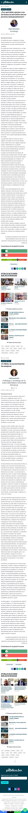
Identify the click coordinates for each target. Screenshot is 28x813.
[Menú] (1, 2)
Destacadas (14, 264)
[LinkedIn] (17, 269)
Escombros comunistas (6, 303)
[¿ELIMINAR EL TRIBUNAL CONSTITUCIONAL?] (7, 281)
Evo (21, 346)
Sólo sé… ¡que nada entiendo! (18, 324)
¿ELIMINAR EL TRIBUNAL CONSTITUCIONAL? (6, 288)
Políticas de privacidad (15, 795)
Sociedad (20, 806)
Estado (18, 346)
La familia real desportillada (18, 329)
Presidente (13, 350)
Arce (2, 346)
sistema (16, 352)
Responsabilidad (5, 352)
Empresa (7, 806)
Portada (7, 350)
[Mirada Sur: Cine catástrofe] (4, 319)
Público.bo (6, 803)
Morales (15, 348)
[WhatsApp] (20, 269)
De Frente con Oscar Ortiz (11, 808)
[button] (25, 810)
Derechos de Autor (6, 795)
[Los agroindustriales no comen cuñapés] (4, 313)
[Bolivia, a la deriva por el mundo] (4, 337)
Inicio (3, 6)
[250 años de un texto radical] (21, 281)
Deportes (21, 808)
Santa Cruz (12, 352)
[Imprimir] (25, 269)
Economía (13, 346)
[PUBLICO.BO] (8, 2)
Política (8, 9)
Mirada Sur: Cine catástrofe (17, 318)
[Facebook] (12, 269)
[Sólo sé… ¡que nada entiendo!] (4, 325)
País (24, 348)
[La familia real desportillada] (4, 331)
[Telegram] (22, 269)
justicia (3, 348)
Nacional (20, 348)
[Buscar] (26, 2)
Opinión (7, 6)
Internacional (14, 806)
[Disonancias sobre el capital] (21, 296)
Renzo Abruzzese (14, 29)
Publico (17, 350)
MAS (11, 348)
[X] (15, 269)
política (3, 350)
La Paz (7, 348)
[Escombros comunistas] (7, 297)
